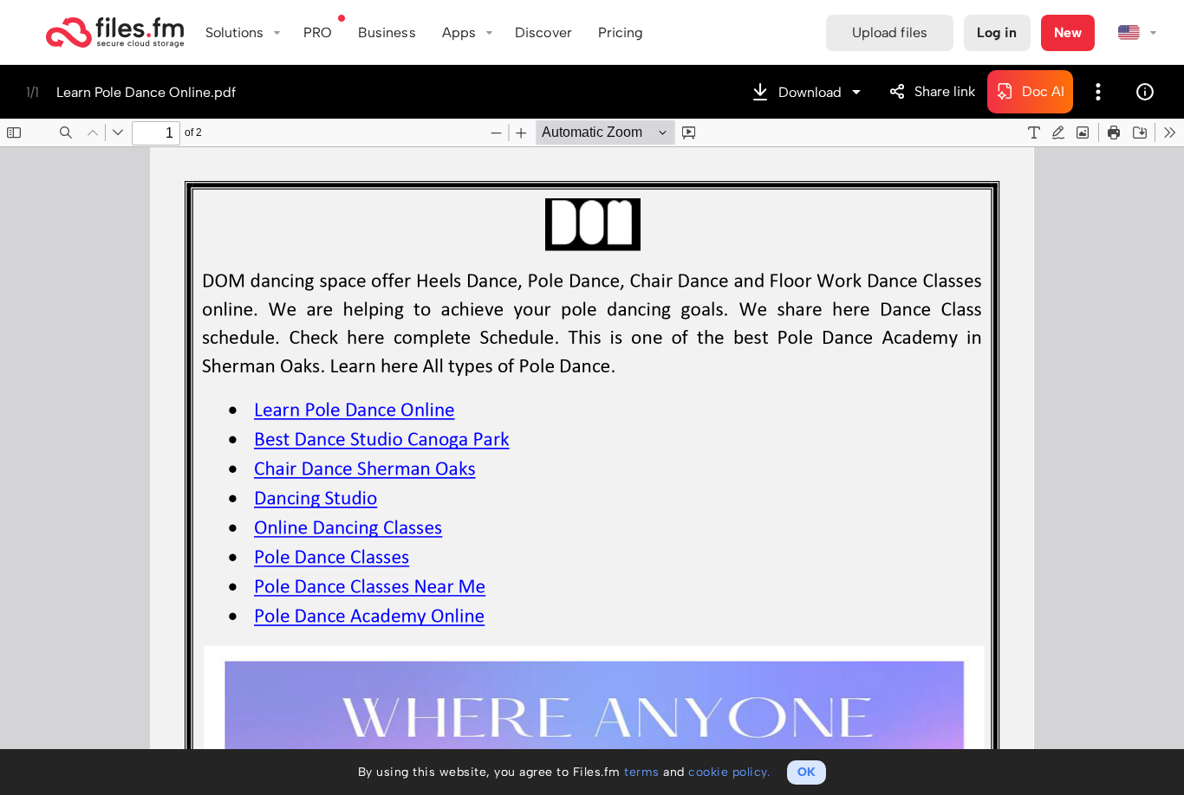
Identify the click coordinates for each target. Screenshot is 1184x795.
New (1068, 32)
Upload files (889, 32)
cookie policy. (729, 772)
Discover (543, 32)
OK (806, 772)
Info (1145, 91)
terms (642, 772)
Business (387, 32)
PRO (317, 32)
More (1098, 91)
